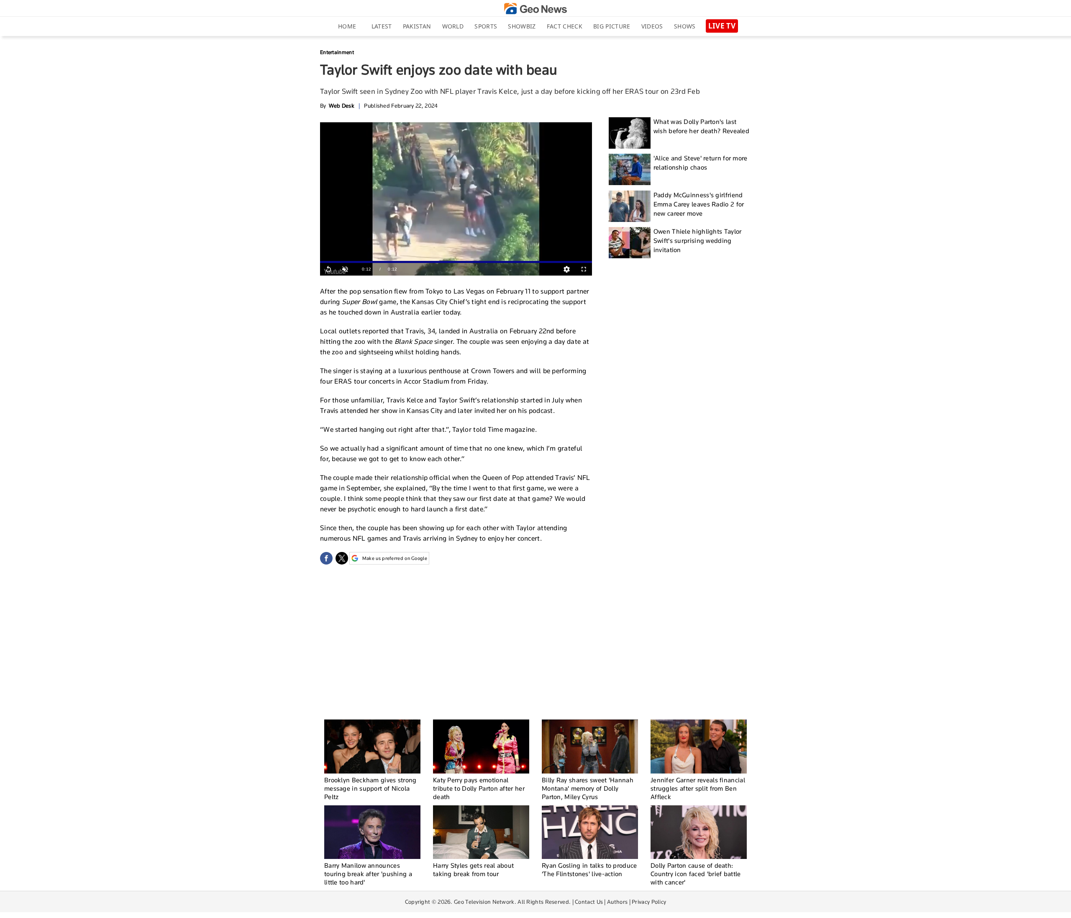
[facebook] (326, 558)
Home (347, 26)
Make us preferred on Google (394, 558)
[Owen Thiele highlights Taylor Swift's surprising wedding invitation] (630, 242)
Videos (652, 26)
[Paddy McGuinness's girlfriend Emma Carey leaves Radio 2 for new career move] (630, 206)
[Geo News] (535, 8)
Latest (382, 26)
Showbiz (522, 26)
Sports (485, 26)
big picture (611, 26)
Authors (617, 901)
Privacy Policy (649, 901)
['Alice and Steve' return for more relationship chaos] (630, 169)
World (453, 26)
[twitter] (342, 558)
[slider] (456, 262)
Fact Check (564, 26)
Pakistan (417, 26)
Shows (685, 26)
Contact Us (589, 901)
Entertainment (337, 52)
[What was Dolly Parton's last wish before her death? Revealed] (630, 133)
